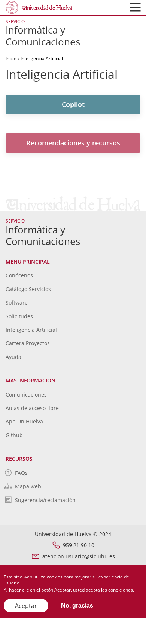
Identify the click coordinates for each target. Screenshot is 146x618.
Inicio (11, 58)
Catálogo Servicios (28, 289)
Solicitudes (19, 316)
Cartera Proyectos (28, 343)
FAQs (21, 472)
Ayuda (13, 356)
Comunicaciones (26, 394)
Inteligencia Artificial (31, 329)
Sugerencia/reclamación (45, 500)
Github (14, 435)
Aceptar (26, 606)
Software (17, 302)
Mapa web (28, 486)
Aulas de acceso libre (32, 408)
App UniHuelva (24, 421)
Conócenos (19, 275)
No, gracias (77, 605)
